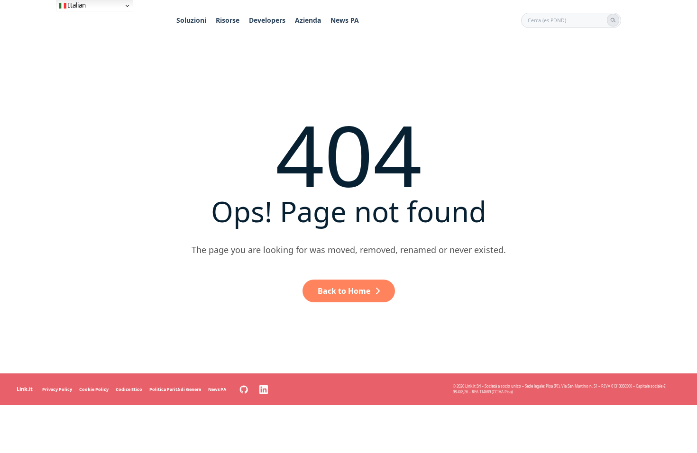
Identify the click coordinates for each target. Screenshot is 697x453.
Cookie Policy (94, 389)
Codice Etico (129, 389)
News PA (344, 20)
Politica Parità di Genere (175, 389)
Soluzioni (191, 20)
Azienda (308, 20)
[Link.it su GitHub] (244, 389)
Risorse (227, 20)
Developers (267, 20)
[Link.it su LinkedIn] (264, 389)
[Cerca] (613, 20)
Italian (76, 5)
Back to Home (344, 291)
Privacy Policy (57, 389)
